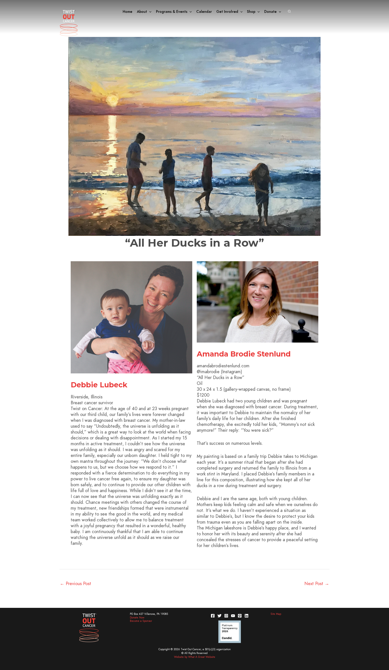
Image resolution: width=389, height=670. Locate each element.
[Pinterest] (240, 616)
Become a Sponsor (141, 621)
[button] (149, 11)
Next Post (316, 583)
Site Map (276, 614)
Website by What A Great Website (194, 657)
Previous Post (75, 583)
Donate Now (137, 617)
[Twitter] (219, 616)
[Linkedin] (246, 616)
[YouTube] (233, 616)
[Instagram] (226, 616)
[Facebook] (213, 616)
